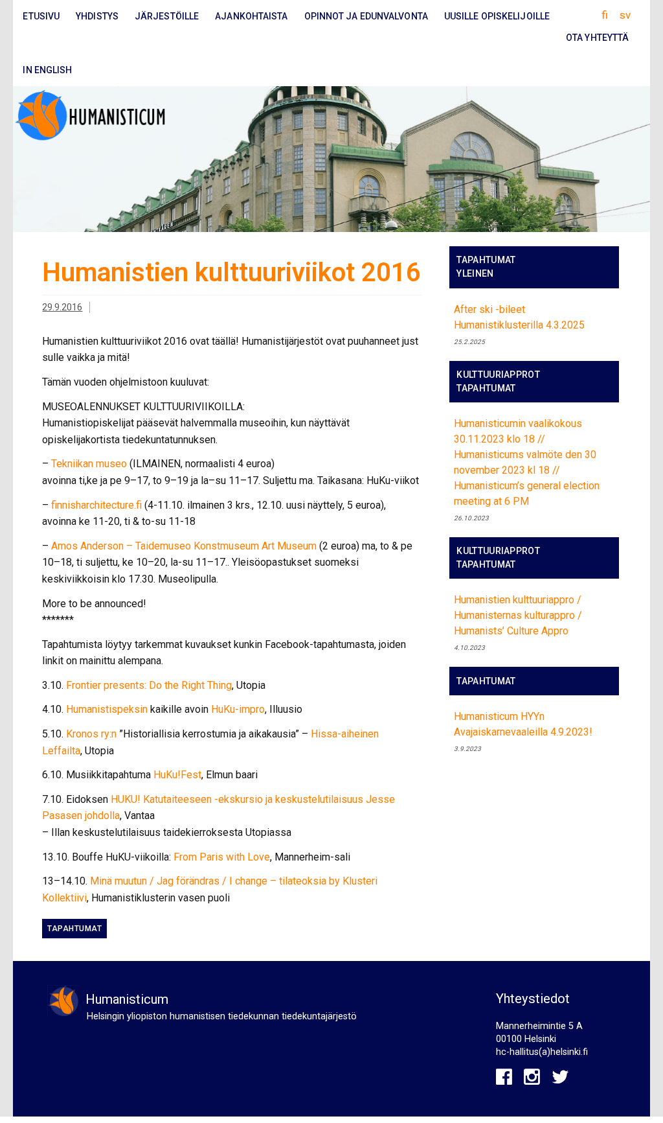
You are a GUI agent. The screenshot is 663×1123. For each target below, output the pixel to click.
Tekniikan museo (89, 463)
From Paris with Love (222, 857)
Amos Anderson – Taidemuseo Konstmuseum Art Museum (184, 546)
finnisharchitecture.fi (96, 505)
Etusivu (41, 16)
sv (625, 14)
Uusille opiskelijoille (497, 16)
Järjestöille (167, 16)
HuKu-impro (238, 709)
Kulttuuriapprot (498, 374)
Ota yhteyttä (597, 37)
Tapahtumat (74, 928)
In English (47, 70)
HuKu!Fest (177, 775)
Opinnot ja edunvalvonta (366, 16)
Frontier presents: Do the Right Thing (149, 685)
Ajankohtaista (251, 16)
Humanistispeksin (107, 709)
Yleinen (474, 273)
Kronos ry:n (91, 734)
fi (604, 14)
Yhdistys (97, 16)
